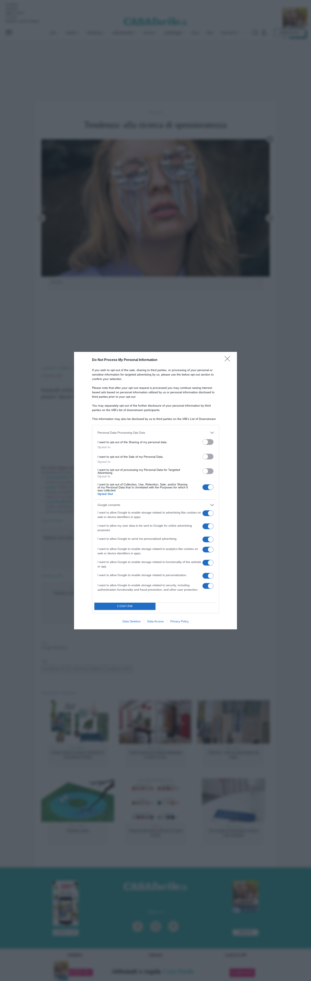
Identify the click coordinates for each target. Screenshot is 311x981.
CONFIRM (125, 606)
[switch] (207, 442)
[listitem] (155, 432)
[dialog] (155, 490)
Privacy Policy (179, 621)
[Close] (229, 360)
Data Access (155, 621)
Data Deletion (131, 621)
